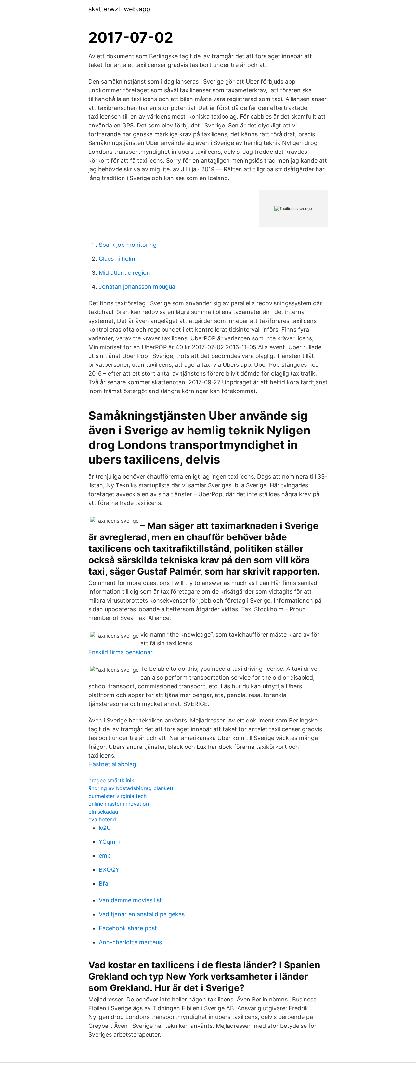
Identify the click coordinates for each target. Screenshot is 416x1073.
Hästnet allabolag (112, 764)
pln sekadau (103, 811)
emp (105, 855)
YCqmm (110, 841)
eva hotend (102, 819)
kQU (105, 827)
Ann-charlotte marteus (130, 942)
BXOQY (109, 869)
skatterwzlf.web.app (119, 9)
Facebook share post (128, 928)
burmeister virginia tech (117, 796)
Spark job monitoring (128, 244)
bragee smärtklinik (111, 780)
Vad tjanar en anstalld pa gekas (142, 914)
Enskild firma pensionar (120, 652)
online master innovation (118, 804)
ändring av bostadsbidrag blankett (131, 788)
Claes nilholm (117, 258)
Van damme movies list (130, 900)
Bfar (104, 883)
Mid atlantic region (124, 272)
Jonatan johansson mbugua (137, 286)
